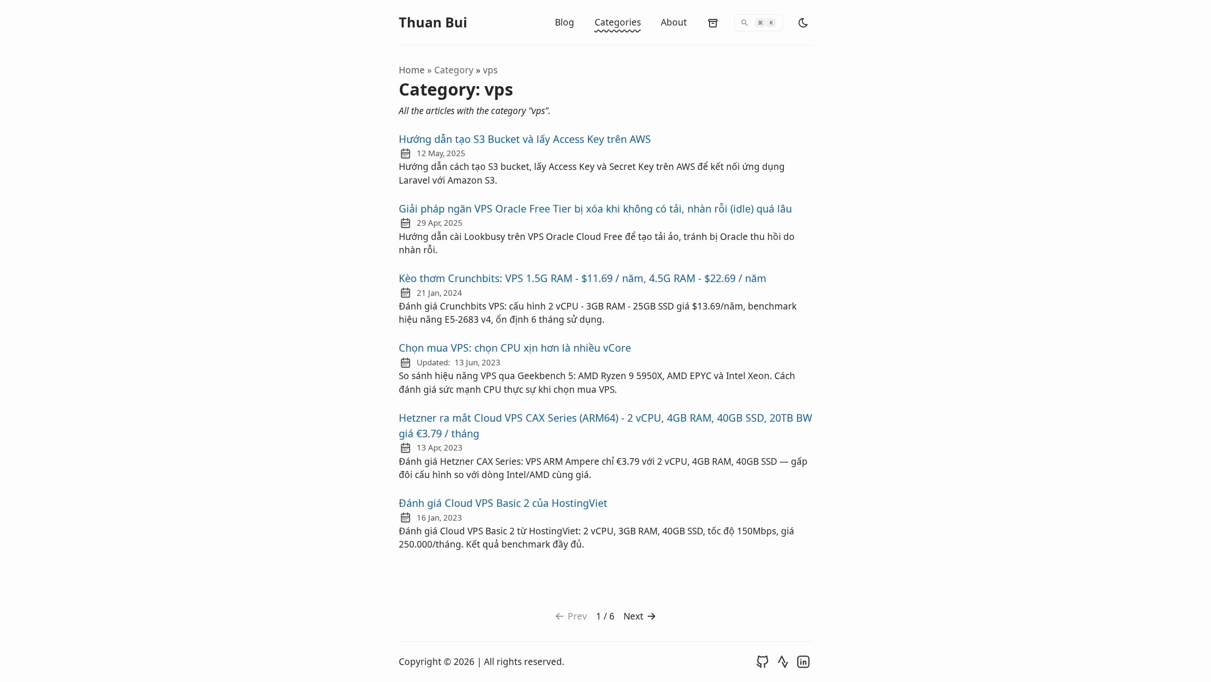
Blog (564, 22)
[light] (803, 23)
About (674, 22)
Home (412, 70)
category (455, 70)
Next (633, 616)
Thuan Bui (433, 23)
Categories (618, 22)
